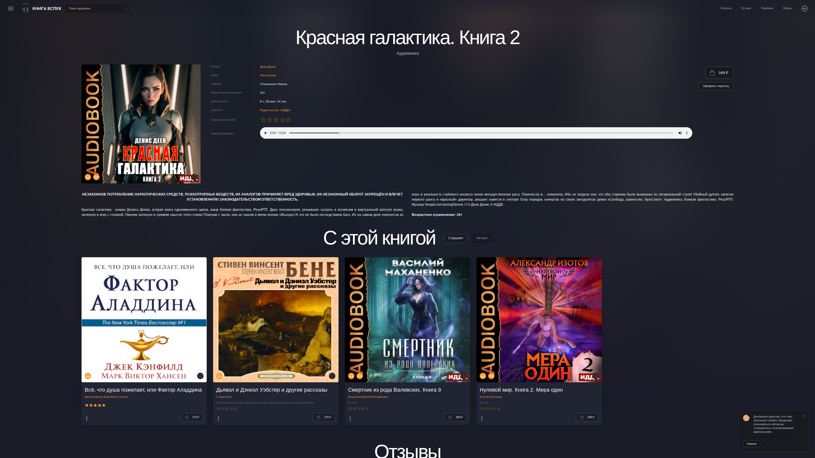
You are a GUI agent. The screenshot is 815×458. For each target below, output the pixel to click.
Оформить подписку (716, 86)
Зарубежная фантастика (229, 402)
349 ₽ (723, 73)
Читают (482, 238)
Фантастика (268, 75)
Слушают (455, 238)
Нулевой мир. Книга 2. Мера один (521, 390)
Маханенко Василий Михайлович (368, 396)
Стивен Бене (224, 396)
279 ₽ (195, 417)
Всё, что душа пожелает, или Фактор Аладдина (143, 390)
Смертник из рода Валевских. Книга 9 (394, 390)
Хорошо (752, 443)
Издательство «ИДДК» (275, 110)
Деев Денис (268, 66)
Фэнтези (352, 402)
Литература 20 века (279, 402)
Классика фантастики (255, 402)
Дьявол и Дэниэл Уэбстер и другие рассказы (271, 390)
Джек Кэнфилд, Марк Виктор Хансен (106, 396)
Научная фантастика (302, 402)
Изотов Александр (491, 396)
